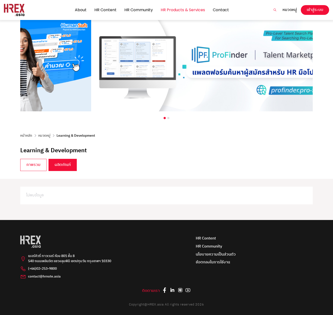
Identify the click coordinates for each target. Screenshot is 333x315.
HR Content (105, 10)
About (81, 10)
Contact (221, 10)
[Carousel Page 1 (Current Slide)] (165, 118)
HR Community (138, 10)
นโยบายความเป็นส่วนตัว (216, 255)
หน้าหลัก (26, 135)
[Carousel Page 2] (168, 118)
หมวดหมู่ (290, 10)
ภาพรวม (33, 165)
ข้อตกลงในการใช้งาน (213, 262)
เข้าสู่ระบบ (315, 10)
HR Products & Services (183, 10)
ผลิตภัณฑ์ (63, 165)
